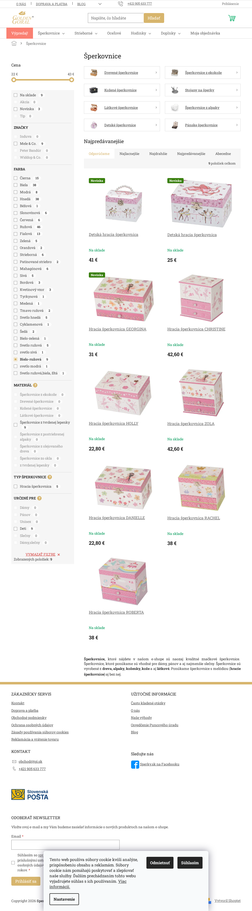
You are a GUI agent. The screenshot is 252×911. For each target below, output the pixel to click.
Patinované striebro (39, 261)
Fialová (30, 233)
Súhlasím (190, 862)
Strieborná (32, 254)
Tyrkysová (32, 296)
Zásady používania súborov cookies (40, 732)
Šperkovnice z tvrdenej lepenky (45, 425)
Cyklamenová (34, 324)
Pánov (28, 514)
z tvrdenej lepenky (38, 465)
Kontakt (17, 703)
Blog (81, 4)
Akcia (27, 101)
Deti (26, 528)
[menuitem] (19, 33)
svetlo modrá (33, 366)
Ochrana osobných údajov (32, 725)
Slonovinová (33, 212)
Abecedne (223, 153)
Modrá (28, 192)
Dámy (28, 507)
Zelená (28, 240)
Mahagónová (34, 268)
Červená (30, 219)
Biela (28, 184)
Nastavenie (64, 899)
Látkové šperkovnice (40, 415)
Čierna (29, 178)
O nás (21, 4)
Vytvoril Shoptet (228, 900)
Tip (25, 116)
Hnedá (29, 199)
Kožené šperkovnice (39, 408)
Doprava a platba (51, 4)
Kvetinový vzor (35, 289)
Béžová (29, 205)
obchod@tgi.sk (30, 761)
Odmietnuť (160, 862)
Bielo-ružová (34, 359)
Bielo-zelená (33, 338)
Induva (29, 136)
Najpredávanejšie (191, 153)
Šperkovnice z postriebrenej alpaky (42, 436)
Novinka (30, 108)
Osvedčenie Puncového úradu (154, 725)
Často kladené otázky (148, 703)
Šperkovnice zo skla (39, 458)
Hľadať (154, 17)
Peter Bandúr (34, 150)
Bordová (30, 282)
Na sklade (31, 95)
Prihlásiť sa (25, 881)
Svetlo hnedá (33, 317)
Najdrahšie (158, 153)
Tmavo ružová (35, 310)
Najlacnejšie (129, 153)
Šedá (27, 331)
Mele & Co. (31, 143)
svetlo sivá (31, 352)
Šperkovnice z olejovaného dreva (41, 448)
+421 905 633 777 (32, 768)
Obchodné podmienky (29, 717)
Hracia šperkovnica (39, 486)
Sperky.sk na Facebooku (159, 764)
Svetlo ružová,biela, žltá (42, 373)
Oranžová (31, 247)
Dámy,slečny (33, 542)
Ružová (30, 226)
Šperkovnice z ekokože (41, 394)
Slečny (28, 535)
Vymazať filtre (40, 554)
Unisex (29, 521)
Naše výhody (141, 717)
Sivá (26, 275)
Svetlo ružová (34, 345)
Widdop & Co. (34, 157)
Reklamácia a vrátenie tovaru (35, 739)
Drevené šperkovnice (40, 401)
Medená (29, 303)
